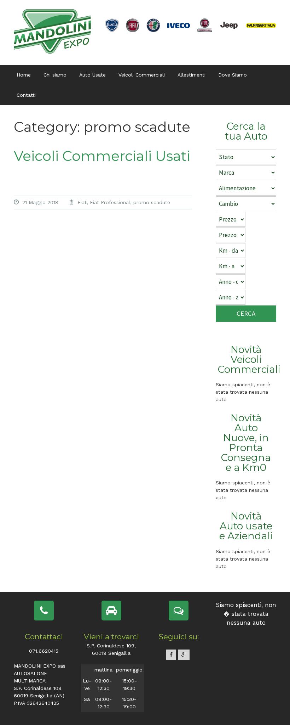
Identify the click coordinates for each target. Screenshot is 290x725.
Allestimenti (191, 75)
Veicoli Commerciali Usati (102, 155)
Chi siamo (55, 75)
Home (24, 75)
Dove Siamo (232, 75)
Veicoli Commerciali (141, 75)
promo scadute (151, 202)
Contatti (26, 95)
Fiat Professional (110, 202)
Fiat (82, 202)
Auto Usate (92, 75)
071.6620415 (43, 651)
